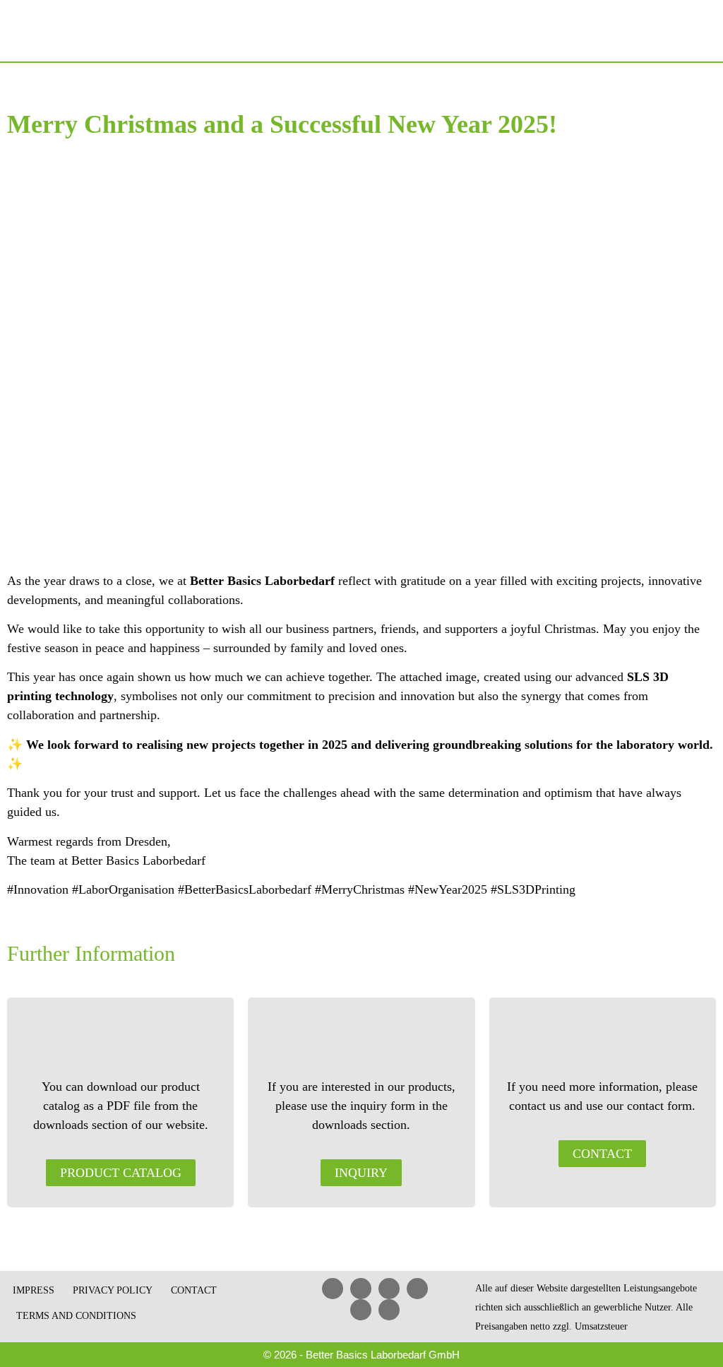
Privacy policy (113, 1290)
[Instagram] (389, 1309)
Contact (194, 1290)
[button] (703, 31)
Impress (33, 1290)
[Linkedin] (332, 1288)
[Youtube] (389, 1288)
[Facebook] (360, 1288)
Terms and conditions (76, 1315)
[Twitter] (360, 1309)
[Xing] (417, 1288)
